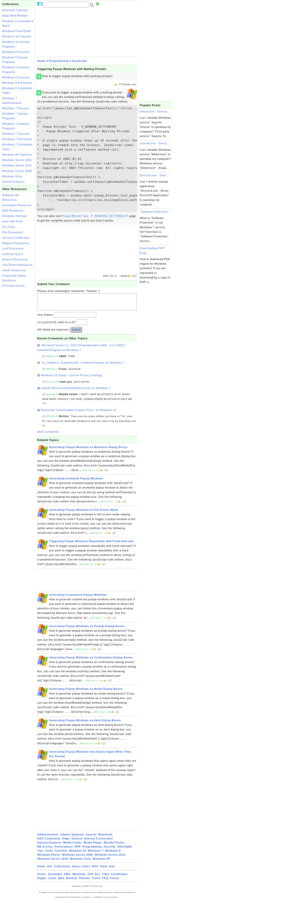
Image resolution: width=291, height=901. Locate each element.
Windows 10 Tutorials (16, 36)
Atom (103, 866)
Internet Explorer (13, 181)
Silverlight (124, 846)
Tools (49, 850)
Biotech (71, 878)
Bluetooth (105, 834)
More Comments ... (49, 431)
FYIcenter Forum (13, 285)
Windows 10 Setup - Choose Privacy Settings (71, 375)
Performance (64, 846)
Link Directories (13, 248)
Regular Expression (15, 243)
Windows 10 (77, 850)
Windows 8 (113, 850)
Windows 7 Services (16, 133)
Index (86, 866)
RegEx (42, 878)
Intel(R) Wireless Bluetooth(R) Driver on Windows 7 (76, 388)
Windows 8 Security (15, 52)
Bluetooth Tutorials (15, 10)
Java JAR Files (12, 221)
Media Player (93, 842)
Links (52, 878)
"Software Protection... (155, 211)
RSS (95, 866)
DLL (98, 874)
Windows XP (101, 858)
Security (110, 846)
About (76, 866)
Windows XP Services (17, 154)
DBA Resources (13, 210)
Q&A (61, 878)
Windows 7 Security (15, 108)
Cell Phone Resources (17, 264)
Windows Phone (48, 854)
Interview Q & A (12, 254)
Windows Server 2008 (17, 171)
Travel (96, 878)
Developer (55, 874)
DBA (67, 874)
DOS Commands (49, 838)
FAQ (105, 878)
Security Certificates (16, 237)
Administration (47, 834)
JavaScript (79, 61)
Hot (49, 866)
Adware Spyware (72, 834)
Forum (114, 878)
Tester (41, 874)
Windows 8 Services (16, 77)
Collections (62, 866)
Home (41, 61)
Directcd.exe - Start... (154, 175)
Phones (84, 878)
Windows (78, 874)
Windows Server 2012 (17, 165)
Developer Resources (16, 205)
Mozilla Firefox (114, 842)
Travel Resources (14, 270)
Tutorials (61, 850)
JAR (90, 874)
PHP (78, 846)
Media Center (72, 842)
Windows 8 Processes (17, 82)
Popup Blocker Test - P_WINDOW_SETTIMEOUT (95, 216)
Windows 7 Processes (17, 139)
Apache (91, 834)
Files (105, 874)
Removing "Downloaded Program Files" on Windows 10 (78, 410)
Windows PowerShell (16, 31)
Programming (58, 61)
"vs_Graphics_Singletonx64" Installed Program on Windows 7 (82, 362)
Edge (66, 838)
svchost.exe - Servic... (155, 143)
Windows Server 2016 (17, 160)
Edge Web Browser (15, 15)
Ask (112, 866)
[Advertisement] (18, 339)
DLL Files (8, 227)
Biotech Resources (15, 259)
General (77, 838)
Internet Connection (98, 838)
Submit (76, 329)
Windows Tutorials (14, 216)
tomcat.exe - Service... (155, 111)
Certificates (119, 874)
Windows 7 (95, 850)
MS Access (45, 846)
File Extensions (12, 232)
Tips (40, 850)
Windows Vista (12, 176)
